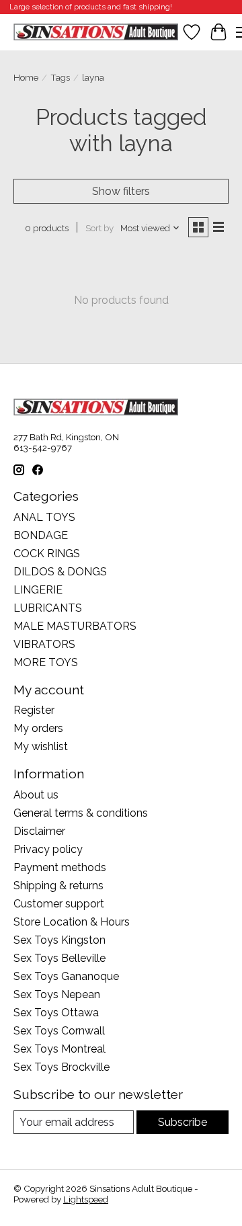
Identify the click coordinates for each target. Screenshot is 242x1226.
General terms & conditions (80, 813)
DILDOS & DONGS (60, 571)
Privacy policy (48, 849)
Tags (60, 77)
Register (33, 710)
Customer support (58, 903)
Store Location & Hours (71, 921)
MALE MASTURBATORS (74, 626)
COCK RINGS (46, 553)
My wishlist (40, 746)
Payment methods (59, 867)
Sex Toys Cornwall (59, 1030)
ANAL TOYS (44, 517)
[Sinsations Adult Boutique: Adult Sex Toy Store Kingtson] (95, 32)
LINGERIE (38, 589)
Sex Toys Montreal (59, 1049)
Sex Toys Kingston (59, 940)
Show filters (121, 191)
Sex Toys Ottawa (56, 1012)
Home (25, 77)
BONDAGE (40, 535)
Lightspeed (85, 1199)
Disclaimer (39, 831)
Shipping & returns (58, 885)
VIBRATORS (44, 644)
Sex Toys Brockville (61, 1067)
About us (35, 794)
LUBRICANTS (47, 608)
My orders (38, 728)
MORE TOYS (45, 662)
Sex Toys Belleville (59, 958)
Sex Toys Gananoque (66, 976)
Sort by (99, 227)
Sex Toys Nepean (56, 994)
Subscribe (182, 1122)
